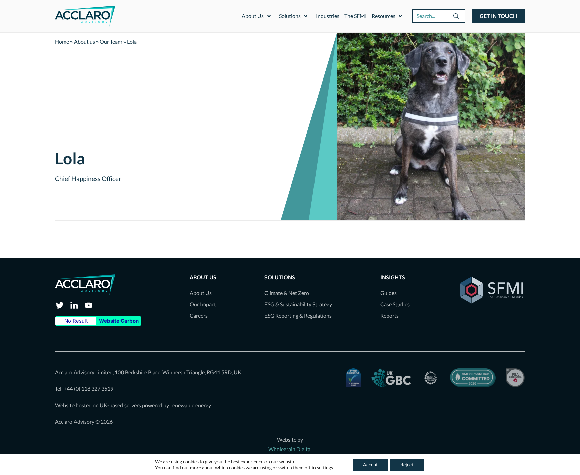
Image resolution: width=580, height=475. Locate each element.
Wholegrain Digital (290, 449)
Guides (388, 292)
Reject (407, 464)
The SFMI (355, 16)
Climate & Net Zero (286, 292)
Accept (370, 464)
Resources (383, 16)
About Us (253, 16)
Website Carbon (119, 321)
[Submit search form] (438, 16)
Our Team (111, 41)
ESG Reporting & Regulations (298, 315)
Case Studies (395, 304)
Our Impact (203, 304)
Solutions (290, 16)
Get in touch (498, 16)
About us (84, 41)
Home (62, 41)
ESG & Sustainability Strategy (298, 304)
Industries (327, 16)
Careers (199, 315)
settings (325, 467)
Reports (389, 315)
